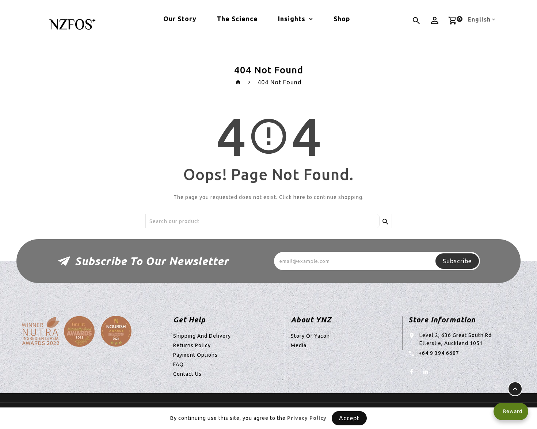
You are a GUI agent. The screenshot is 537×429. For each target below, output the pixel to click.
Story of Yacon (310, 336)
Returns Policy (192, 345)
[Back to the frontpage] (238, 82)
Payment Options (195, 355)
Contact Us (187, 374)
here (299, 197)
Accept (349, 418)
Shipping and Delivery (202, 336)
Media (298, 345)
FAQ (178, 364)
